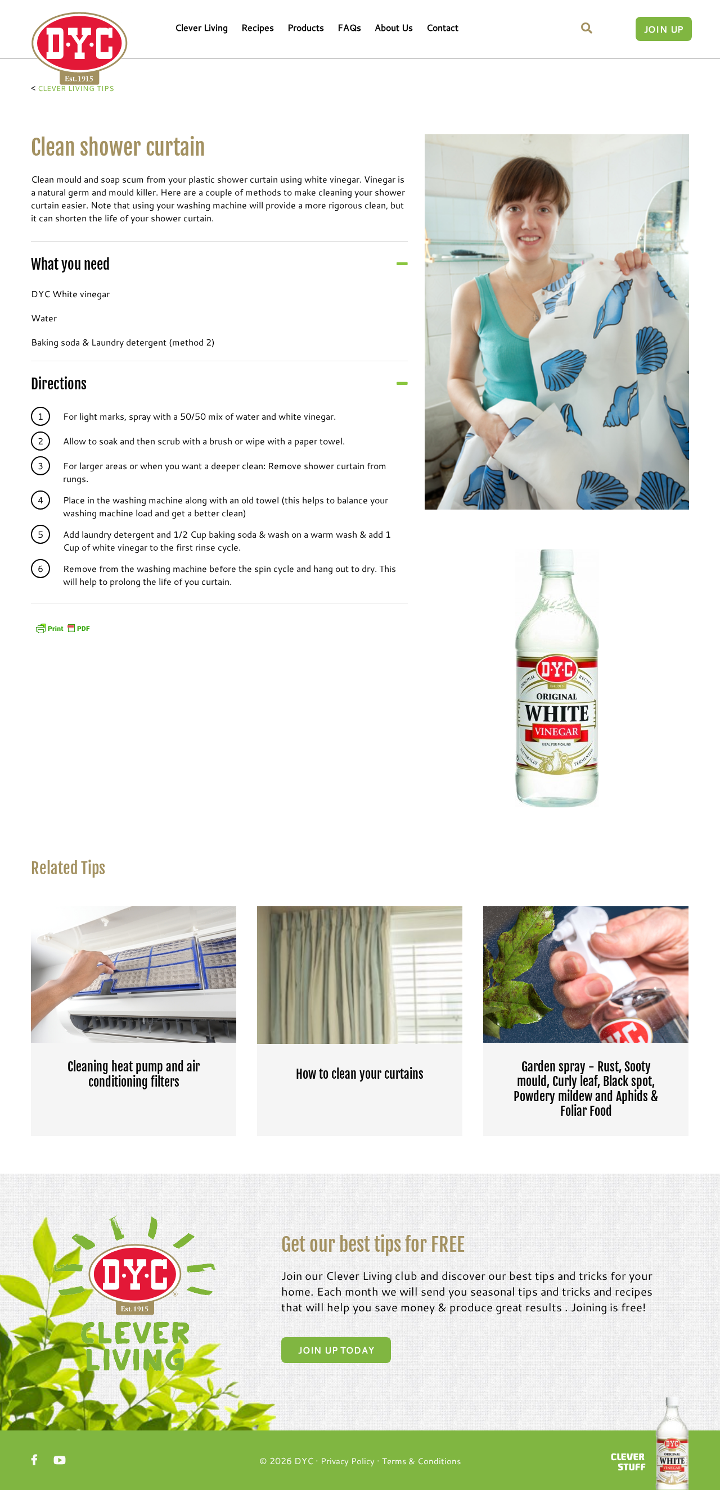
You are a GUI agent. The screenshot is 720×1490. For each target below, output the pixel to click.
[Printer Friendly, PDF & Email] (62, 627)
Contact (442, 27)
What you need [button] (70, 264)
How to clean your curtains (360, 1074)
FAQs (349, 27)
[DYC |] (79, 48)
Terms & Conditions (421, 1460)
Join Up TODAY (336, 1350)
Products (305, 27)
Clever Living (201, 27)
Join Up (664, 29)
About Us (394, 27)
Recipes (257, 27)
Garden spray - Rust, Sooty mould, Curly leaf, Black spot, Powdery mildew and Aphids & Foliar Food (586, 1089)
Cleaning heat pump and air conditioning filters (134, 1074)
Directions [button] (59, 384)
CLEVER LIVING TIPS (76, 88)
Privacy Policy (348, 1460)
